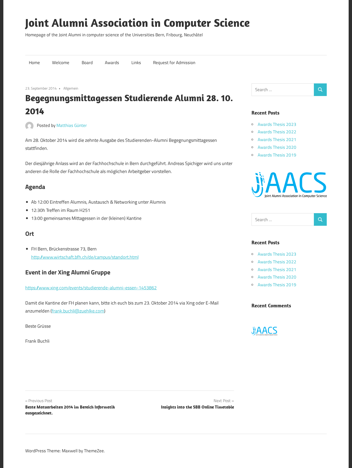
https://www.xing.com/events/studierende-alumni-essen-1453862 (91, 287)
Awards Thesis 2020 (277, 147)
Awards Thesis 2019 (277, 155)
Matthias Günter (71, 125)
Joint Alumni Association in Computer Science (137, 23)
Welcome (60, 62)
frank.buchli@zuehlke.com (78, 310)
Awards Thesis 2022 (277, 131)
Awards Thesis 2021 (277, 139)
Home (34, 62)
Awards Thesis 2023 (277, 124)
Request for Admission (174, 62)
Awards (112, 62)
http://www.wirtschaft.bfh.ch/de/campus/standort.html (85, 257)
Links (136, 62)
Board (87, 62)
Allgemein (70, 88)
